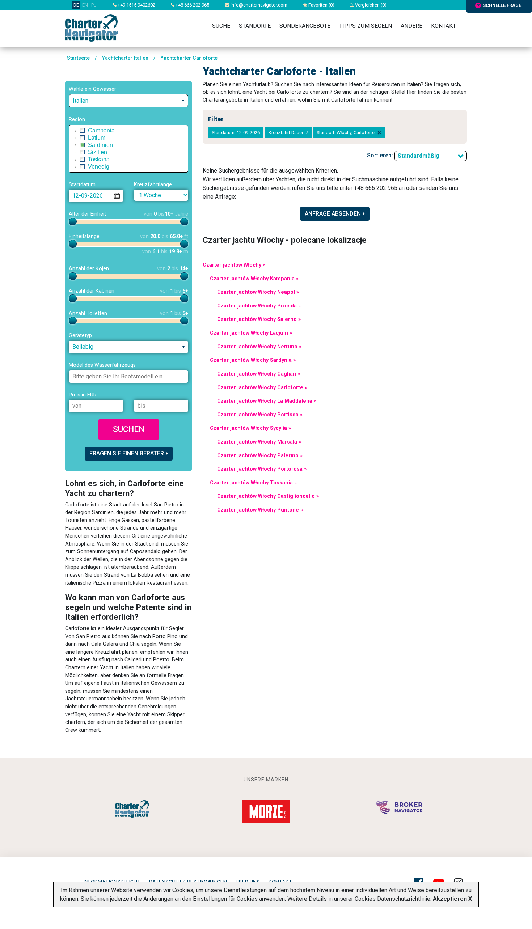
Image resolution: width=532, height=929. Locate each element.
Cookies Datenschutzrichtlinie (392, 898)
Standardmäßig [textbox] (418, 155)
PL (93, 5)
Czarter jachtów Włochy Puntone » (260, 510)
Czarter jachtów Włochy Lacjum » (251, 333)
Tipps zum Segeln (365, 25)
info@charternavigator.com (258, 5)
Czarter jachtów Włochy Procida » (259, 306)
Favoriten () (320, 5)
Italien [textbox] (80, 100)
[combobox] (128, 100)
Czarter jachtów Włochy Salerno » (259, 319)
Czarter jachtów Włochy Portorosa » (262, 469)
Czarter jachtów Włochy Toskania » (253, 483)
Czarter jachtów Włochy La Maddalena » (266, 401)
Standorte (255, 25)
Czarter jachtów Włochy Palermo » (260, 456)
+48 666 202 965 (191, 5)
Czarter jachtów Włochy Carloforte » (262, 388)
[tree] (128, 149)
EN (85, 5)
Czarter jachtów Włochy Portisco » (260, 415)
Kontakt (443, 25)
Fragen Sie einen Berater (126, 453)
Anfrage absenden (333, 213)
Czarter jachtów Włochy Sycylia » (250, 428)
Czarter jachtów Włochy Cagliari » (258, 374)
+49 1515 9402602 (136, 5)
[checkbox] (82, 130)
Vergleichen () (370, 5)
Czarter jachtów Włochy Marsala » (259, 442)
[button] (76, 130)
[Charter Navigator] (91, 27)
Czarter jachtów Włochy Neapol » (258, 292)
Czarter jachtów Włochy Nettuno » (259, 347)
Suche (221, 25)
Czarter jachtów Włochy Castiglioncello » (268, 496)
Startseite (78, 58)
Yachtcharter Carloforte (189, 58)
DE (76, 5)
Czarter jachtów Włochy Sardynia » (253, 360)
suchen (128, 429)
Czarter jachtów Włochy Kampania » (254, 279)
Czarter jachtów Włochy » (234, 265)
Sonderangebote (304, 25)
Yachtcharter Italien (125, 58)
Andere (411, 25)
